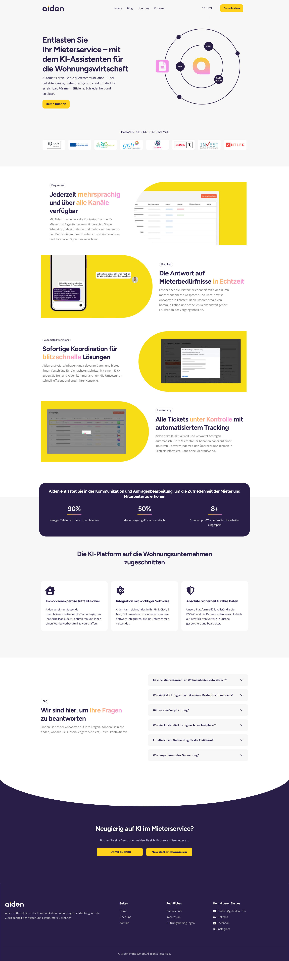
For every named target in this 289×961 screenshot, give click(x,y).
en (210, 8)
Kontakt (159, 8)
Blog (130, 8)
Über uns (143, 8)
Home (118, 8)
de (203, 8)
